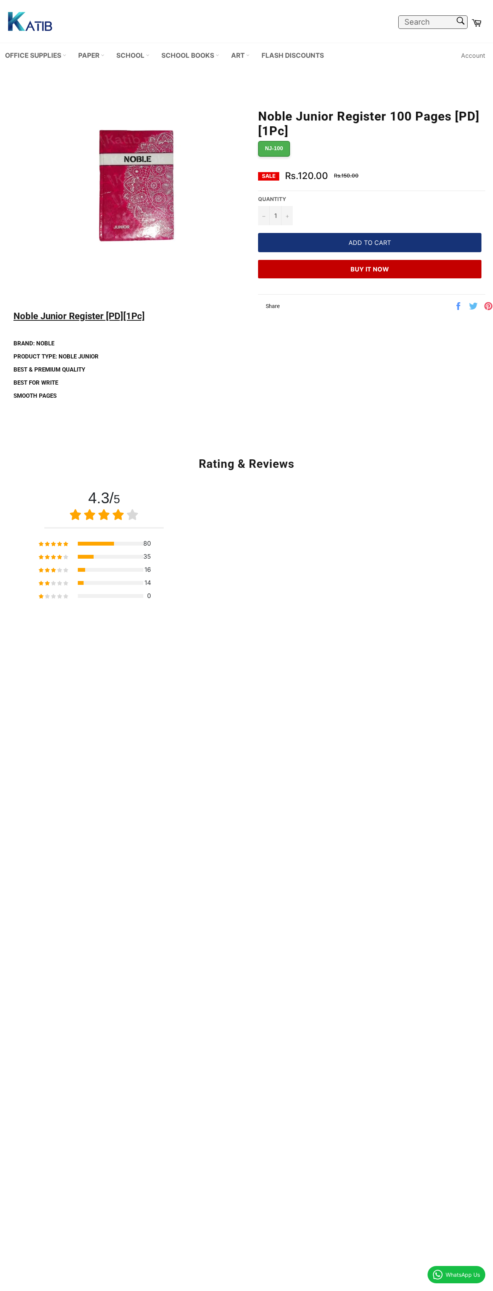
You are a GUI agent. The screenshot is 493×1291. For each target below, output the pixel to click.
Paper (89, 55)
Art (238, 55)
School (131, 55)
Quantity (272, 199)
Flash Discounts (293, 55)
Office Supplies (34, 55)
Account (473, 55)
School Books (188, 55)
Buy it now (369, 269)
